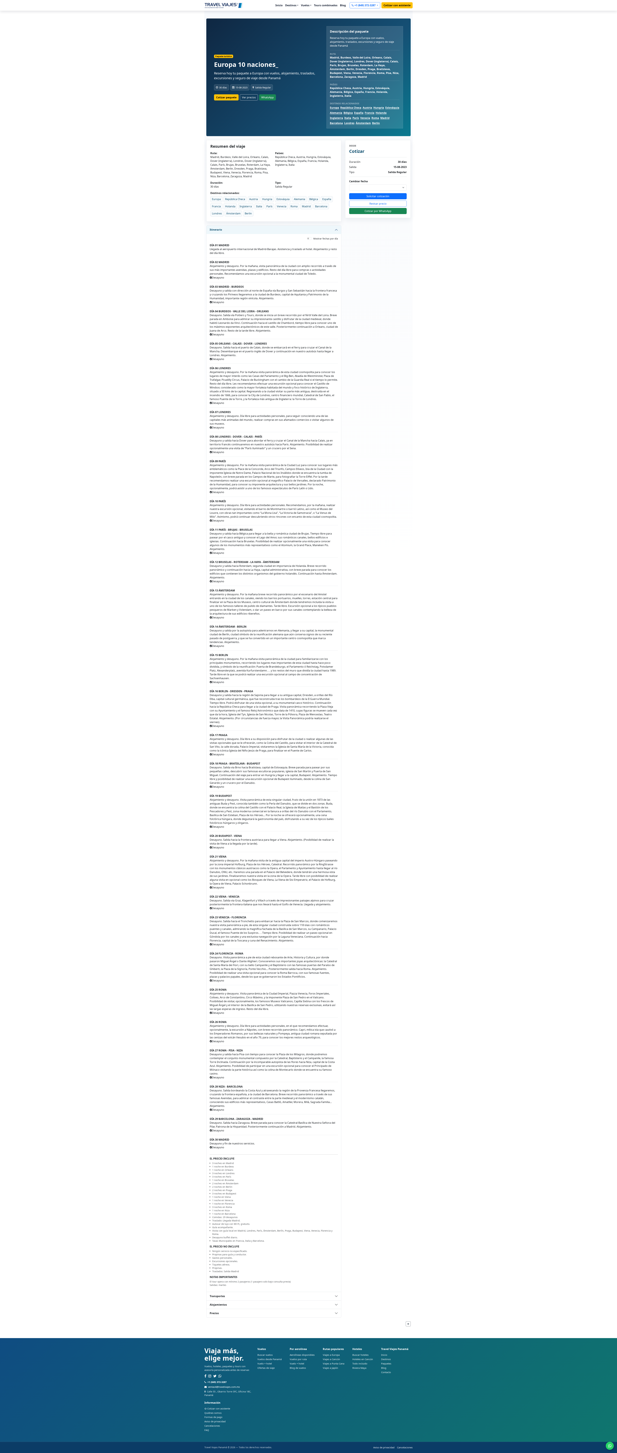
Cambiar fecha (358, 181)
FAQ (206, 1430)
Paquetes (386, 1363)
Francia (369, 113)
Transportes (217, 1296)
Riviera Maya (359, 1367)
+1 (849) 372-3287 (365, 5)
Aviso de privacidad (215, 1421)
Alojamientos (218, 1304)
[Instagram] (209, 1376)
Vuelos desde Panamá (269, 1359)
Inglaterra (336, 118)
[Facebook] (205, 1376)
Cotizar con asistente (397, 5)
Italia (347, 118)
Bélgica (348, 113)
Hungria (378, 107)
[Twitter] (214, 1376)
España (358, 113)
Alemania (336, 113)
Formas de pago (213, 1417)
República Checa (350, 107)
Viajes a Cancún (331, 1359)
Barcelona (336, 123)
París (356, 118)
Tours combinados (325, 5)
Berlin (376, 123)
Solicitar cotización (378, 196)
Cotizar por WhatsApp (378, 211)
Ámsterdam (363, 123)
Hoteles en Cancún (362, 1359)
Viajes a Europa (331, 1354)
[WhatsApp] (219, 1376)
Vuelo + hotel (264, 1363)
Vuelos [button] (305, 5)
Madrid (384, 118)
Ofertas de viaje (266, 1367)
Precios (214, 1313)
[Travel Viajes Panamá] (223, 5)
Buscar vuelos (265, 1354)
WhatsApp (267, 97)
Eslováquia (392, 107)
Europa (334, 107)
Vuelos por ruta (298, 1359)
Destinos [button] (290, 5)
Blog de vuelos (298, 1367)
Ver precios (249, 97)
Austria (367, 107)
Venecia (365, 118)
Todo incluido (359, 1363)
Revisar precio (378, 203)
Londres (349, 123)
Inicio (279, 5)
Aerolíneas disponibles (302, 1354)
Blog (343, 5)
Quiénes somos (213, 1412)
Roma (375, 118)
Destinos (386, 1359)
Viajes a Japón (330, 1367)
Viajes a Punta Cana (333, 1363)
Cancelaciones (212, 1425)
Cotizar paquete (226, 97)
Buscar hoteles (360, 1354)
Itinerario (216, 229)
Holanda (381, 113)
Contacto (386, 1372)
